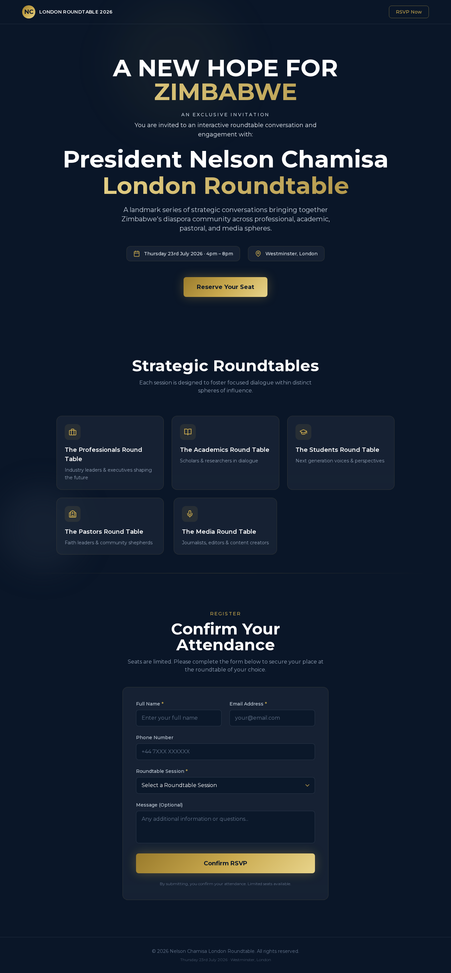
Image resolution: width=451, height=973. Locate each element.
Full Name (149, 704)
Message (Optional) (159, 805)
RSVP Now (409, 12)
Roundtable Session (162, 771)
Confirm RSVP (225, 863)
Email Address (248, 704)
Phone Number (154, 737)
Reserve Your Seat (225, 287)
